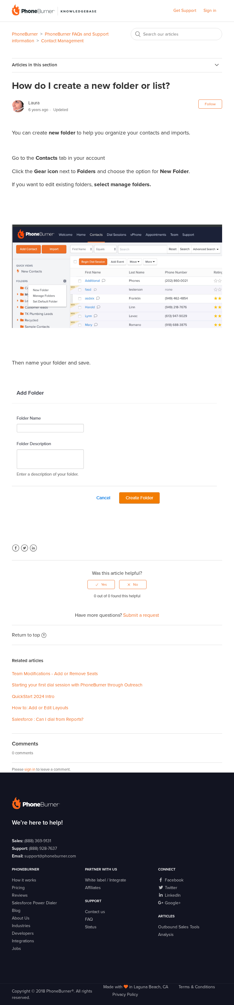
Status (91, 927)
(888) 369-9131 (37, 840)
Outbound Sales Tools (179, 927)
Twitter (24, 548)
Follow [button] (210, 104)
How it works (24, 880)
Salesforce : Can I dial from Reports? (47, 719)
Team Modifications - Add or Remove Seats (55, 673)
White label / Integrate (105, 880)
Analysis (166, 934)
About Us (21, 918)
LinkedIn (33, 548)
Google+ (172, 903)
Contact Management (62, 41)
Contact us (95, 911)
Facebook (16, 548)
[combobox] (176, 34)
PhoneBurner (25, 34)
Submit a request (141, 615)
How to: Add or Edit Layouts (40, 707)
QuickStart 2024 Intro (33, 696)
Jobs (16, 948)
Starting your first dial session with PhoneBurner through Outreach (77, 685)
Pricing (18, 887)
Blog (16, 910)
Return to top (26, 635)
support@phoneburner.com (50, 856)
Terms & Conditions (197, 986)
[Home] (54, 14)
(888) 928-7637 (43, 848)
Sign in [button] (210, 10)
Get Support (184, 10)
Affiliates (93, 887)
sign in (29, 769)
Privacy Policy (125, 994)
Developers (23, 933)
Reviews (20, 895)
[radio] (101, 584)
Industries (21, 925)
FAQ (89, 919)
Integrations (23, 941)
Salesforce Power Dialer (34, 903)
